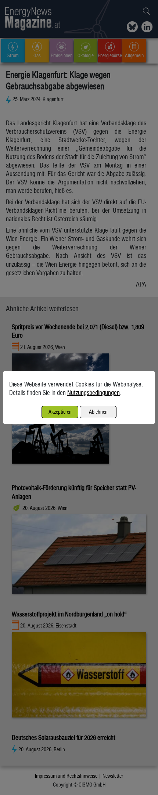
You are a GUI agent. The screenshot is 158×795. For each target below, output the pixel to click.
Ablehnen (98, 412)
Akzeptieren (60, 412)
